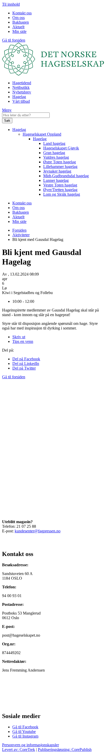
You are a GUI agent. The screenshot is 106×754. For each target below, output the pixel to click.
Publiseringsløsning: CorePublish (65, 749)
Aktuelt (18, 27)
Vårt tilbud (21, 101)
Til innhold (11, 4)
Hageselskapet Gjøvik (61, 148)
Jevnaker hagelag (57, 171)
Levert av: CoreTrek (18, 749)
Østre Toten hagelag (59, 162)
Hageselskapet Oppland (42, 134)
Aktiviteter (21, 235)
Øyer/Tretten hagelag (60, 189)
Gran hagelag (54, 152)
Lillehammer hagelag (60, 166)
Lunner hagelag (56, 180)
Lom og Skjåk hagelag (61, 194)
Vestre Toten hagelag (60, 185)
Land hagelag (54, 143)
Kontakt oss (22, 13)
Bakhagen (20, 22)
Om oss (18, 17)
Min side (19, 31)
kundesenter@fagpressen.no (37, 531)
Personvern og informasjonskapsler (30, 745)
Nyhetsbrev (21, 92)
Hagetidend (21, 83)
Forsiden (19, 230)
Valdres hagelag (56, 157)
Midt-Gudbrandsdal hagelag (66, 176)
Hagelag (19, 97)
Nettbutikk (21, 87)
